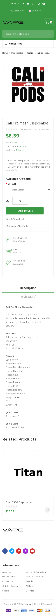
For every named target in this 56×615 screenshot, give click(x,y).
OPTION (11, 183)
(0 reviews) (25, 129)
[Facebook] (23, 3)
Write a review (42, 129)
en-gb (35, 10)
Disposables (17, 53)
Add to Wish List (16, 219)
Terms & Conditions (35, 576)
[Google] (33, 3)
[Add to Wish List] (50, 492)
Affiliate (30, 586)
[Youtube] (43, 3)
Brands (29, 581)
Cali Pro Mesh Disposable (38, 53)
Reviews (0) (28, 297)
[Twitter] (28, 3)
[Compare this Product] (50, 486)
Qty (7, 200)
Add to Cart (25, 210)
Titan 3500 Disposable (19, 502)
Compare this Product (19, 226)
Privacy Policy (9, 576)
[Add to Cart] (47, 510)
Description (28, 288)
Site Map (30, 590)
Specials (6, 590)
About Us (6, 571)
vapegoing (27, 604)
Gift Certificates (10, 586)
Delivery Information (36, 571)
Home (5, 53)
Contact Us (7, 581)
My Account (15, 10)
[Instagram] (38, 3)
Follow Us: (15, 3)
